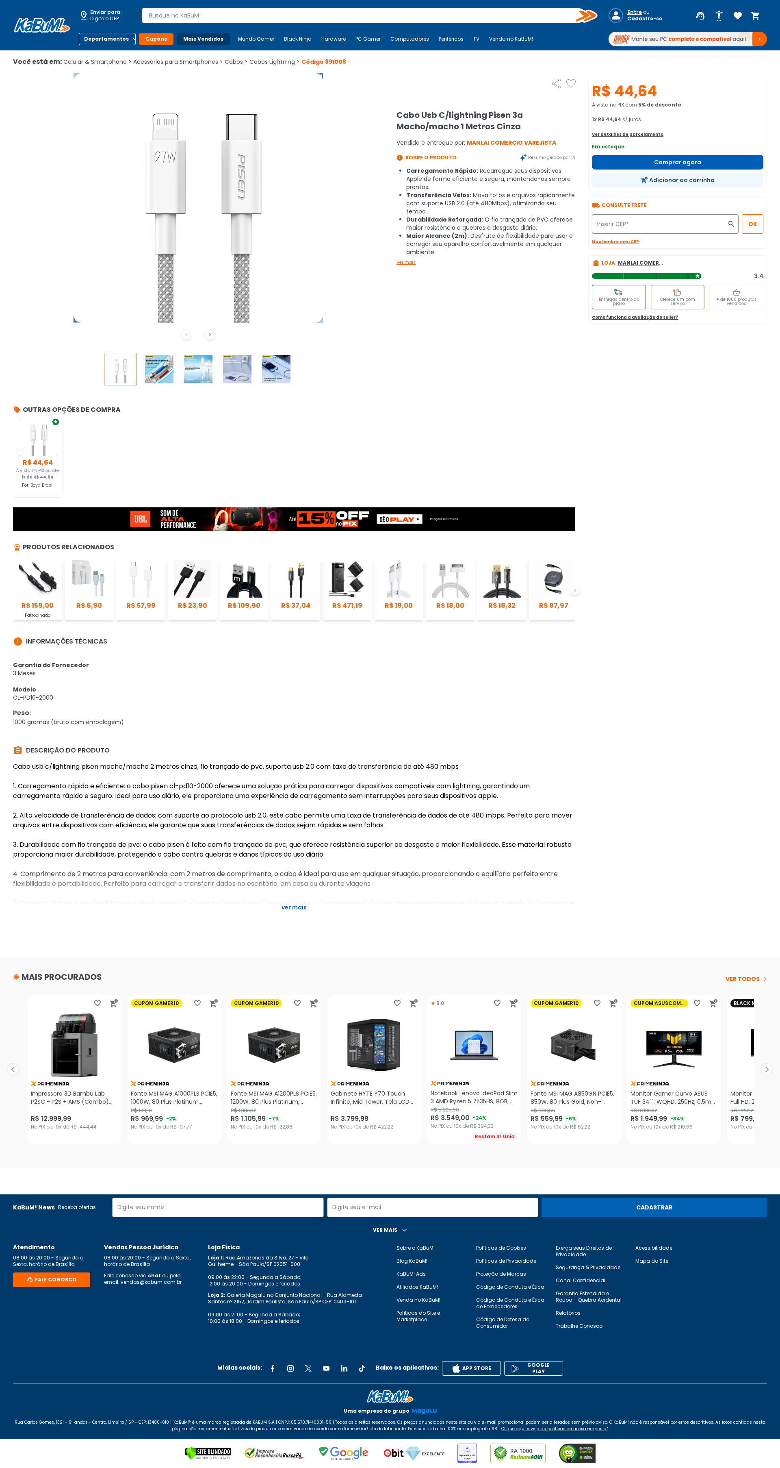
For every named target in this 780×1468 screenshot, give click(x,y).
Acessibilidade (653, 1247)
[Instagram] (290, 1368)
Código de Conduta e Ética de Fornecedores (510, 1303)
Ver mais (406, 262)
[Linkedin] (344, 1368)
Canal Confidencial (580, 1280)
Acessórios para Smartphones (178, 62)
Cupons (156, 38)
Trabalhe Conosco (579, 1325)
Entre (634, 12)
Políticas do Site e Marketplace (418, 1316)
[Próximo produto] (767, 1069)
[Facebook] (272, 1368)
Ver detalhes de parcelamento (627, 134)
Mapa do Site (651, 1260)
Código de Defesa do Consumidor (502, 1322)
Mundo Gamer (256, 38)
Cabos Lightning (274, 62)
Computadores (409, 38)
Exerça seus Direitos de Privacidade (584, 1251)
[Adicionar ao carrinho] (113, 1003)
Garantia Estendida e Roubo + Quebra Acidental (589, 1296)
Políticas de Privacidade (506, 1260)
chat (154, 1275)
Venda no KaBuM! (511, 38)
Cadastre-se (644, 18)
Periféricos (451, 38)
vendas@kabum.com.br (151, 1282)
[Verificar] (208, 1453)
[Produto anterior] (13, 1069)
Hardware (333, 38)
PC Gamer (368, 38)
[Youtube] (326, 1368)
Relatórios (568, 1312)
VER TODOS (743, 979)
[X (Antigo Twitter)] (308, 1368)
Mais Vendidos (203, 38)
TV (476, 38)
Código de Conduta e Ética (510, 1286)
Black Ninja (298, 38)
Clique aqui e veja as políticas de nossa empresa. (554, 1429)
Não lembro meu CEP (615, 242)
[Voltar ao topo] (390, 1396)
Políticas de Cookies (501, 1247)
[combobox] (364, 15)
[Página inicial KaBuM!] (42, 25)
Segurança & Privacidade (588, 1267)
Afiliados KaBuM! (417, 1286)
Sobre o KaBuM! (415, 1247)
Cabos (236, 62)
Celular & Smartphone (97, 62)
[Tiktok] (362, 1368)
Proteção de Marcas (501, 1273)
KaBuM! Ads (411, 1273)
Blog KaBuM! (411, 1260)
